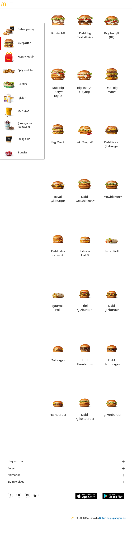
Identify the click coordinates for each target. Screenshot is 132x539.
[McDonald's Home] (4, 4)
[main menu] (10, 4)
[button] (66, 461)
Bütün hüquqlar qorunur (112, 518)
